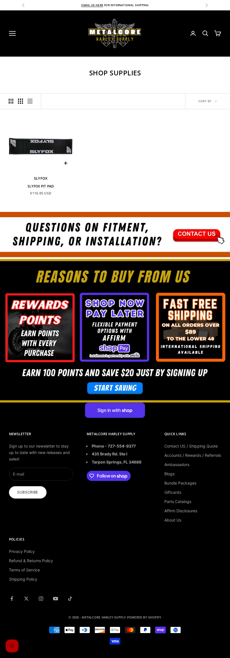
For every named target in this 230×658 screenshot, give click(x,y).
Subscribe (27, 492)
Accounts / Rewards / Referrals (192, 455)
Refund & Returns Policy (31, 560)
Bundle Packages (180, 483)
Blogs (169, 473)
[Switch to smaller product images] (20, 101)
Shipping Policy (23, 579)
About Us (172, 520)
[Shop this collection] (115, 234)
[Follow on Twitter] (26, 598)
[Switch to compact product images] (30, 101)
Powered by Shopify (144, 617)
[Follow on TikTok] (70, 598)
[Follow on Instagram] (41, 598)
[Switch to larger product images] (10, 101)
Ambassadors (176, 464)
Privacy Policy (22, 551)
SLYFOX (41, 178)
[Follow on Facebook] (12, 598)
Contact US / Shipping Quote (191, 446)
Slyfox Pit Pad (40, 186)
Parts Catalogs (177, 501)
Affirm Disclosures (180, 510)
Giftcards (172, 492)
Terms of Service (24, 569)
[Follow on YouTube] (55, 598)
